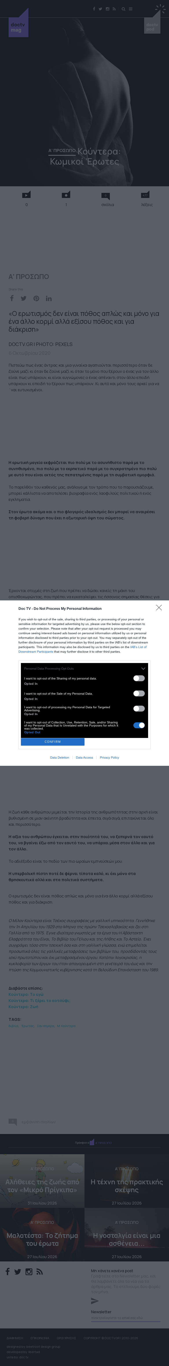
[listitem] (84, 668)
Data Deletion (59, 757)
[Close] (160, 609)
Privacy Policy (109, 757)
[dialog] (84, 683)
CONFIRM (53, 741)
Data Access (84, 757)
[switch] (139, 678)
